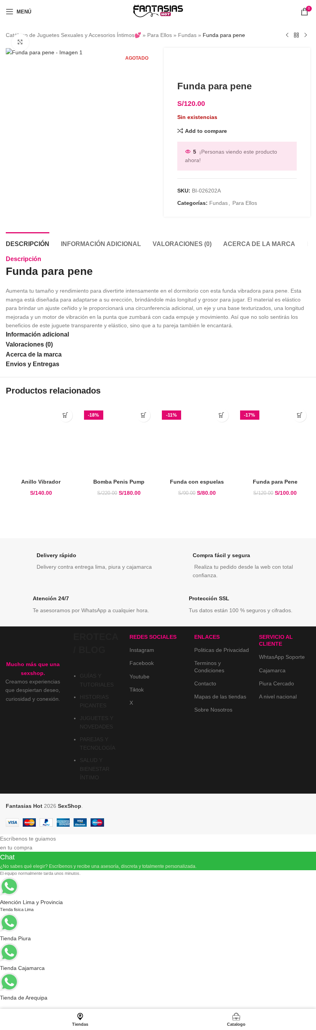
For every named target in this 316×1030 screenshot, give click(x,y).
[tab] (27, 243)
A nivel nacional (278, 696)
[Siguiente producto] (305, 35)
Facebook (141, 663)
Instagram (141, 650)
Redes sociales (152, 637)
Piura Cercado (276, 683)
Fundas (187, 35)
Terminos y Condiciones (209, 666)
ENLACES (207, 637)
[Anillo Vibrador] (41, 440)
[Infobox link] (80, 563)
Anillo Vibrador (41, 482)
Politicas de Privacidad (221, 650)
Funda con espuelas (197, 482)
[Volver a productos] (296, 35)
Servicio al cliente (276, 640)
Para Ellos (159, 35)
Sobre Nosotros (213, 710)
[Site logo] (158, 11)
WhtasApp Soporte (282, 657)
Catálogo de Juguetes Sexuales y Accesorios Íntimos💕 (73, 35)
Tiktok (136, 690)
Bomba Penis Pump (119, 482)
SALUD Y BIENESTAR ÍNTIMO (94, 768)
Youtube (139, 676)
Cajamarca (272, 670)
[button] (65, 415)
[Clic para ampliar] (20, 42)
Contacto (205, 683)
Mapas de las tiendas (220, 696)
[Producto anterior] (287, 35)
